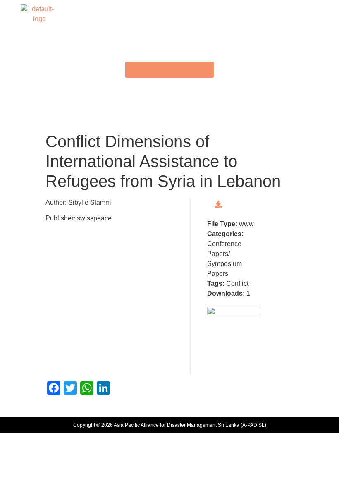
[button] (169, 14)
